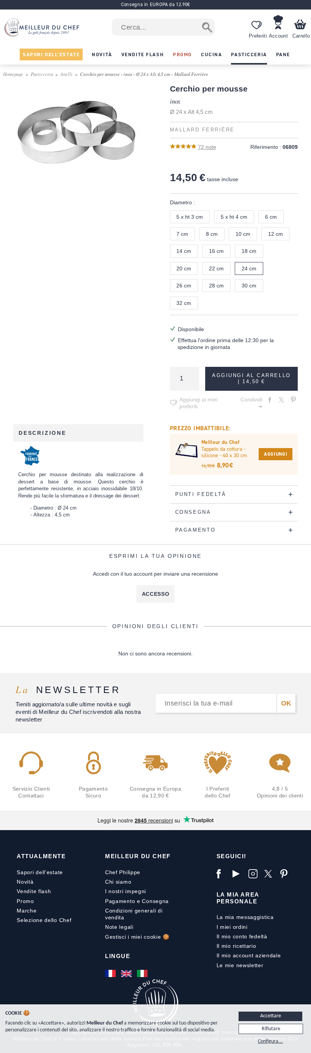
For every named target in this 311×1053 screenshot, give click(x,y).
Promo (25, 901)
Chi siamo (118, 882)
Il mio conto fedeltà (242, 936)
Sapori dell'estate (40, 872)
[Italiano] (143, 973)
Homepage (13, 74)
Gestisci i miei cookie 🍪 (137, 937)
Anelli (66, 74)
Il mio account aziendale (249, 955)
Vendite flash (34, 891)
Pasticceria (42, 74)
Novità (25, 882)
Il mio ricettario (236, 946)
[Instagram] (254, 874)
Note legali (119, 927)
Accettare (270, 1016)
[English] (127, 973)
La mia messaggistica (245, 917)
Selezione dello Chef (44, 920)
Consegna (155, 901)
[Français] (111, 973)
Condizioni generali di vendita (133, 914)
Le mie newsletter (240, 965)
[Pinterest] (286, 874)
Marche (26, 911)
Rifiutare (271, 1029)
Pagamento (120, 901)
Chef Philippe (122, 872)
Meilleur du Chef (138, 856)
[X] (270, 874)
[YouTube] (238, 874)
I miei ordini (232, 927)
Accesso (156, 594)
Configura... (270, 1041)
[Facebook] (223, 874)
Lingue (117, 956)
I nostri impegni (125, 891)
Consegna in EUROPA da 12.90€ (155, 4)
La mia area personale (238, 898)
